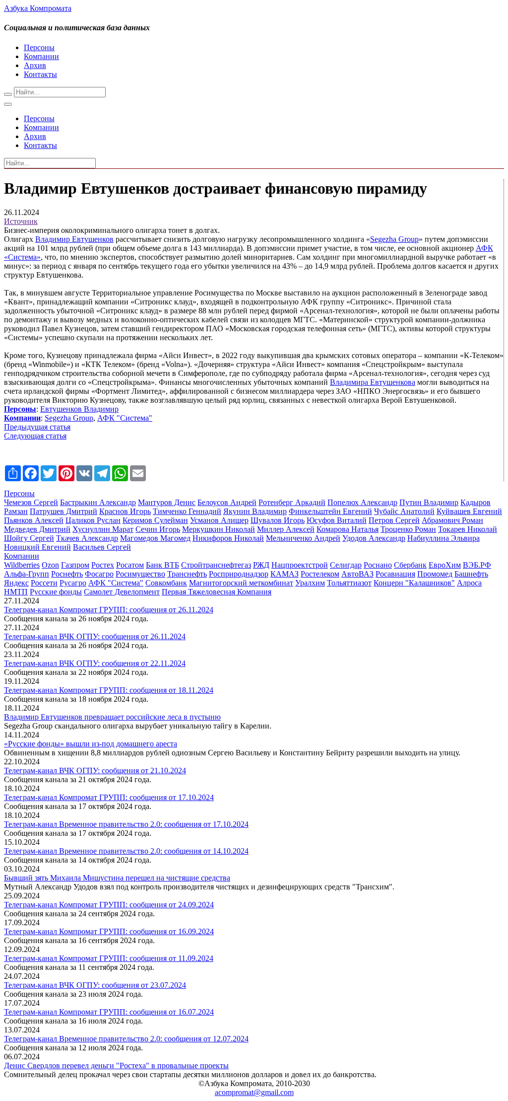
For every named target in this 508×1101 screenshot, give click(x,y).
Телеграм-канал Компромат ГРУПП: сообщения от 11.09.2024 (108, 958)
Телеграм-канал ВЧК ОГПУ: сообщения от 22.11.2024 (95, 663)
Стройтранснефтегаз (216, 565)
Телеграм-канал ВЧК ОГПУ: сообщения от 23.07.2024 (95, 985)
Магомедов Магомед (155, 538)
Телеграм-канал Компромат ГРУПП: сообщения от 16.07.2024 (109, 1012)
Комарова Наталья (348, 529)
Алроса (469, 583)
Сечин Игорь (157, 529)
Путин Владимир (428, 502)
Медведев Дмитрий (37, 529)
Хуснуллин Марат (102, 529)
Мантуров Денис (166, 502)
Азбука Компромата (37, 8)
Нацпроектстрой (299, 565)
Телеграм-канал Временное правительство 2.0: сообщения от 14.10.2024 (126, 851)
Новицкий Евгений (37, 547)
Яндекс (16, 583)
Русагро (73, 583)
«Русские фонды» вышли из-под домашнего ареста (90, 743)
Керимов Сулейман (155, 520)
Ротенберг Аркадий (291, 502)
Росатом (130, 565)
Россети (44, 583)
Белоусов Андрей (226, 502)
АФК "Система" (124, 418)
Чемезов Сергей (31, 502)
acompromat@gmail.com (254, 1092)
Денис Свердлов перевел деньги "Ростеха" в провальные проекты (116, 1065)
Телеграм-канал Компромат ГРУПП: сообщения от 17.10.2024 (109, 797)
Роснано (378, 565)
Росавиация (395, 574)
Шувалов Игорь (278, 520)
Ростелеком (320, 574)
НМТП (16, 591)
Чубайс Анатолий (404, 511)
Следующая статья (35, 436)
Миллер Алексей (286, 529)
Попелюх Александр (362, 502)
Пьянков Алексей (34, 520)
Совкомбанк (166, 583)
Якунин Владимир (255, 511)
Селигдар (346, 565)
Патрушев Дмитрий (63, 511)
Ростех (102, 565)
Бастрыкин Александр (98, 502)
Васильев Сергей (102, 547)
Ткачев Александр (87, 538)
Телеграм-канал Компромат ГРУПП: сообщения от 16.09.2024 (109, 931)
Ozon (50, 565)
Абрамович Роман (452, 520)
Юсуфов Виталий (337, 520)
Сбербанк (410, 565)
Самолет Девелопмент (122, 591)
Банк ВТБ (162, 565)
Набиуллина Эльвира (443, 538)
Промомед (434, 574)
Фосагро (99, 574)
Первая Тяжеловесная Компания (216, 591)
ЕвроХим (445, 565)
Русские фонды (56, 591)
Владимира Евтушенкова (372, 382)
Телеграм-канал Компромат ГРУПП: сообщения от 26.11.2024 (108, 609)
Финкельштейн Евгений (330, 511)
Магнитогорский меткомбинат (241, 583)
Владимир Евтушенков (74, 239)
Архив (35, 65)
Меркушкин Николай (218, 529)
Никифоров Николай (228, 538)
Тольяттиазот (349, 583)
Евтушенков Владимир (79, 409)
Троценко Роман (408, 529)
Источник (21, 221)
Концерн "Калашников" (414, 583)
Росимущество (140, 574)
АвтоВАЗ (357, 574)
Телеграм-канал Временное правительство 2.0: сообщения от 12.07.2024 (126, 1038)
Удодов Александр (373, 538)
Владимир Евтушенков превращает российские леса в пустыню (112, 717)
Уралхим (310, 583)
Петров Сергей (394, 520)
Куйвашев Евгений (469, 511)
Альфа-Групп (26, 574)
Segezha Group (394, 239)
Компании (41, 56)
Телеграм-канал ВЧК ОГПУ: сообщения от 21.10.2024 (95, 770)
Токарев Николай (467, 529)
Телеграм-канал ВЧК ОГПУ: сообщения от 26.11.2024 (95, 636)
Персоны (39, 47)
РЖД (261, 565)
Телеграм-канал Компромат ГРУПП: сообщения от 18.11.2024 (108, 690)
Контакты (40, 74)
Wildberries (22, 565)
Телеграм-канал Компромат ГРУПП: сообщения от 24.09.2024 (109, 904)
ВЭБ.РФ (477, 565)
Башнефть (471, 574)
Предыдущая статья (37, 427)
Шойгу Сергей (29, 538)
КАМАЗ (284, 574)
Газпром (75, 565)
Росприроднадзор (238, 574)
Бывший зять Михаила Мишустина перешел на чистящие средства (117, 878)
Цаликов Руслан (93, 520)
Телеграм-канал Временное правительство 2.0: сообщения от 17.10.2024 (126, 824)
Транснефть (187, 574)
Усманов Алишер (219, 520)
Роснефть (67, 574)
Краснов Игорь (125, 511)
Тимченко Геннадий (187, 511)
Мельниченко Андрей (303, 538)
